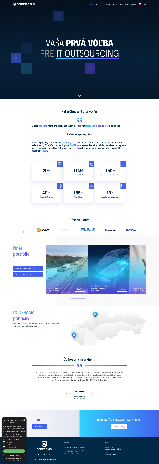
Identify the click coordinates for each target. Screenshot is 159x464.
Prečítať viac (19, 436)
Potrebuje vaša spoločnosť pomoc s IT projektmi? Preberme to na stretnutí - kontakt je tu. (79, 450)
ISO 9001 (77, 454)
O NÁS (127, 4)
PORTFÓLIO (107, 4)
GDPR (65, 454)
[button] (4, 439)
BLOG (121, 4)
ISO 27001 (71, 454)
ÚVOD (91, 4)
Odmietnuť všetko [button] (14, 455)
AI (96, 4)
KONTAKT (133, 4)
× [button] (24, 419)
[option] (34, 230)
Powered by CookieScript (14, 460)
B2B (100, 4)
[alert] (14, 439)
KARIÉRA (115, 4)
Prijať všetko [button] (14, 451)
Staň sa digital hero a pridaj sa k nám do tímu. (75, 447)
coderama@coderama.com (111, 454)
